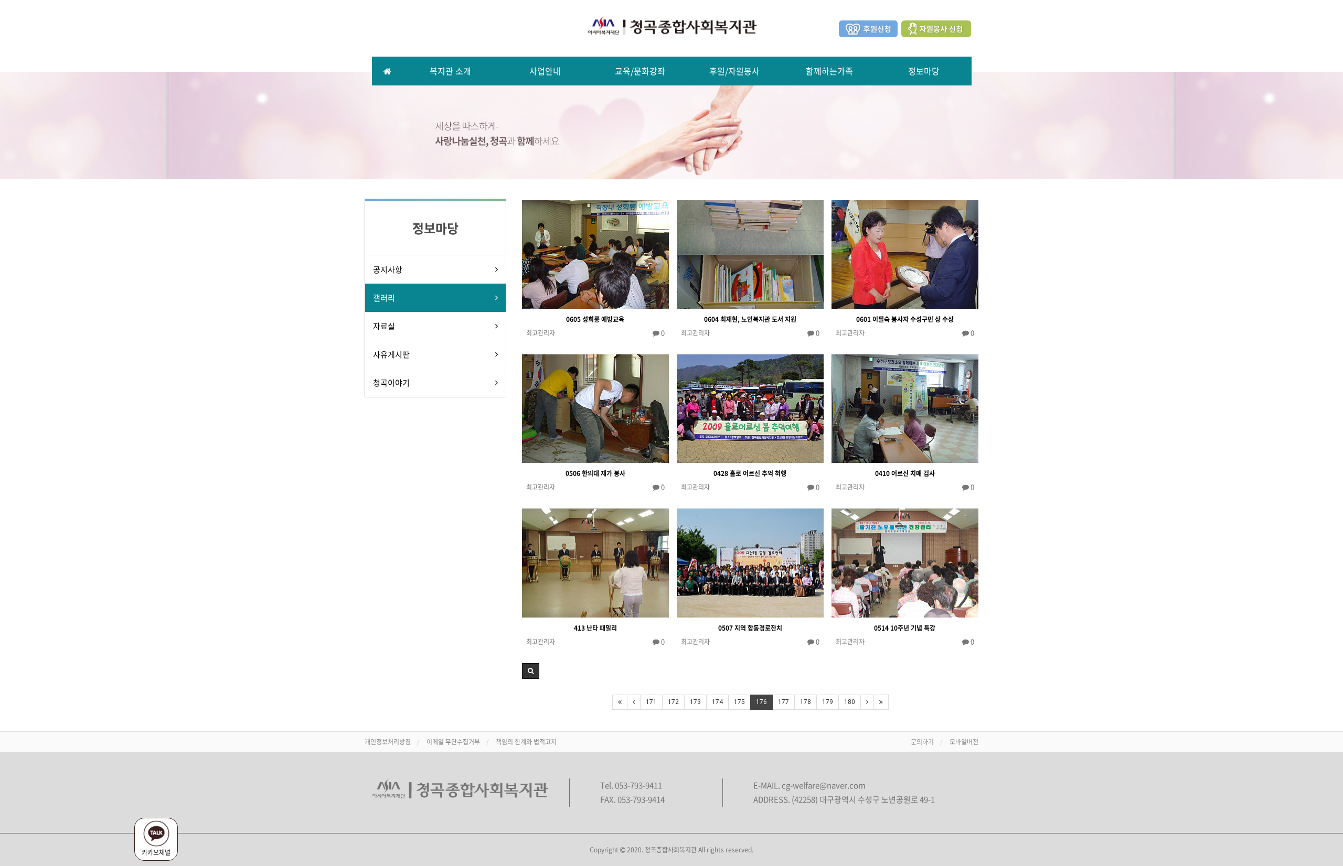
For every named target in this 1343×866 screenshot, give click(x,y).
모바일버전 (964, 741)
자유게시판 (391, 354)
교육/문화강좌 (640, 70)
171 (651, 702)
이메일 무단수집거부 (453, 741)
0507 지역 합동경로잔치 (750, 628)
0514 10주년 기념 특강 (904, 628)
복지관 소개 (450, 70)
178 (805, 702)
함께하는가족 (829, 70)
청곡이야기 (391, 382)
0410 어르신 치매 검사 (905, 473)
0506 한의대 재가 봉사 (595, 473)
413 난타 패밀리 (595, 628)
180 (849, 702)
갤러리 (384, 298)
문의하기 (922, 741)
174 (717, 702)
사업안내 (545, 70)
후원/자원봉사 (734, 70)
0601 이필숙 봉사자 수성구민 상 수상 (905, 319)
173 (695, 702)
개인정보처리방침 (388, 741)
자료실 (384, 326)
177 (783, 702)
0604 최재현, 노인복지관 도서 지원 (750, 319)
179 (827, 702)
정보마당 (924, 70)
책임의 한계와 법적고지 (526, 741)
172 (673, 702)
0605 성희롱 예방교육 (595, 319)
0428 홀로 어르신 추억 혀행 (749, 473)
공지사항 (387, 269)
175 (739, 702)
